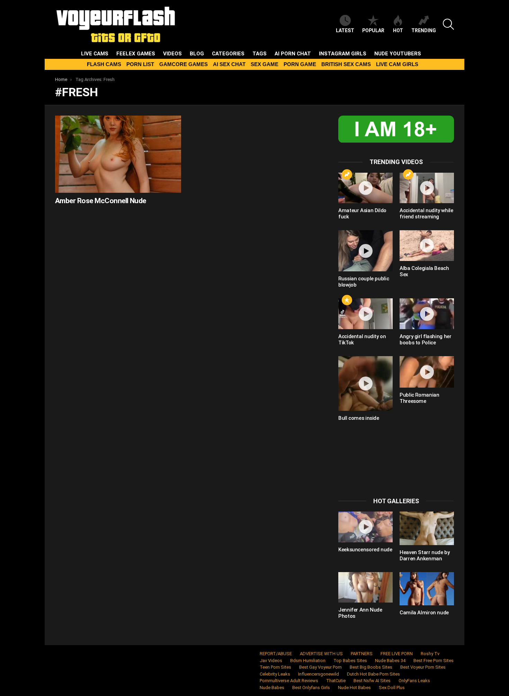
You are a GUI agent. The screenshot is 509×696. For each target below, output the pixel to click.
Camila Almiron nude (424, 612)
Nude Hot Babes (354, 687)
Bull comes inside (358, 418)
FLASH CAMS (104, 64)
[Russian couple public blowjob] (365, 250)
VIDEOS (172, 54)
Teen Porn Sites (275, 667)
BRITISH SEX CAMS (346, 64)
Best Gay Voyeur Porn (320, 667)
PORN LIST (140, 64)
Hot (398, 30)
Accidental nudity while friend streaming (426, 213)
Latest (345, 30)
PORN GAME (300, 64)
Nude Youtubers (397, 54)
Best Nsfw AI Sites (372, 680)
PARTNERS (362, 653)
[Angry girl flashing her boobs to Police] (427, 313)
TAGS (259, 54)
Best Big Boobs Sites (371, 667)
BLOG (197, 54)
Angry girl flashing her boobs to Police (425, 339)
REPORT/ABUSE (276, 653)
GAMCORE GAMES (183, 64)
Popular (373, 30)
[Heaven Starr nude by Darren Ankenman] (427, 528)
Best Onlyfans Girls (311, 687)
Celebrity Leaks (275, 674)
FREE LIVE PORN (397, 653)
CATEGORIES (228, 54)
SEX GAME (264, 64)
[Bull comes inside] (365, 383)
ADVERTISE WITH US (321, 653)
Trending (423, 30)
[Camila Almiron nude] (427, 588)
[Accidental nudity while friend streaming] (427, 188)
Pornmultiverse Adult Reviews (289, 680)
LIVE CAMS (94, 54)
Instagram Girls (342, 54)
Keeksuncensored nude (365, 549)
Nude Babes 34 (390, 660)
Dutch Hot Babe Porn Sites (373, 674)
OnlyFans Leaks (414, 680)
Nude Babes (272, 687)
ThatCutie (336, 680)
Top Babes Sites (350, 660)
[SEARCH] (448, 24)
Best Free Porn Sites (433, 660)
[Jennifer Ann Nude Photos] (365, 587)
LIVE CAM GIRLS (397, 64)
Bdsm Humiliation (307, 660)
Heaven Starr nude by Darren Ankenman (425, 555)
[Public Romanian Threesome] (427, 372)
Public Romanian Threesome (419, 398)
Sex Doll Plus (392, 687)
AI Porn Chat (293, 54)
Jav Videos (271, 660)
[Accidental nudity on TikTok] (365, 313)
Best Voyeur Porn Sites (423, 667)
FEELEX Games (135, 54)
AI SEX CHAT (229, 64)
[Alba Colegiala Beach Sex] (427, 245)
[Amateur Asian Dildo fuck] (365, 188)
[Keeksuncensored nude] (365, 527)
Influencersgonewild (318, 674)
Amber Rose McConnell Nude (100, 201)
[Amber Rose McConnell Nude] (118, 154)
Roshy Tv (430, 653)
